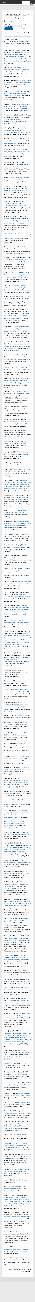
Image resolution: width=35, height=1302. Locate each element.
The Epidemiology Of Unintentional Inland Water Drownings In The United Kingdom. (16, 1003)
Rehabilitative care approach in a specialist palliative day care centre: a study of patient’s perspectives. (17, 329)
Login (4, 2)
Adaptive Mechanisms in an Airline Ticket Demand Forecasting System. (16, 884)
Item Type (14, 33)
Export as (7, 24)
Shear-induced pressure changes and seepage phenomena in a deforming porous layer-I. (17, 381)
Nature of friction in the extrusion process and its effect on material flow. (16, 759)
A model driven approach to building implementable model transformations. (17, 167)
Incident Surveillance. (10, 1065)
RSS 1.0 (24, 26)
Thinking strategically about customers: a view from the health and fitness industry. (16, 692)
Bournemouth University (4, 6)
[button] (8, 28)
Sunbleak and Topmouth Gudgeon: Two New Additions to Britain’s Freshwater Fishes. (17, 82)
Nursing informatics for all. (23, 1102)
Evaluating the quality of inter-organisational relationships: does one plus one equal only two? (17, 1016)
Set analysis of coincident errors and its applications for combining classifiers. (17, 1156)
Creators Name (22, 33)
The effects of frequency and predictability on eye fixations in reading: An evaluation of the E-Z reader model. (17, 346)
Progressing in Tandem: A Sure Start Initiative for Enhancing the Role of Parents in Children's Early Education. (17, 1126)
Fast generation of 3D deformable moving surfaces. (15, 746)
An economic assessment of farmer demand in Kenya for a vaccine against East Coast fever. (17, 1217)
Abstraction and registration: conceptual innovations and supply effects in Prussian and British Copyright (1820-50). (16, 782)
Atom (24, 24)
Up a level (8, 21)
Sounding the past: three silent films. (15, 793)
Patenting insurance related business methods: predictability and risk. (17, 769)
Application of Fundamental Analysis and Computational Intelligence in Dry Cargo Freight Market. (17, 903)
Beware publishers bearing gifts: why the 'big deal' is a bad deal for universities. (16, 921)
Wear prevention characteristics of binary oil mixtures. (15, 190)
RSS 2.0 (24, 28)
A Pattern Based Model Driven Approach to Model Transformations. (16, 119)
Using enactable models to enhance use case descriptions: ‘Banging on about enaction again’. (17, 394)
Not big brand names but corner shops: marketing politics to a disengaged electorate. (16, 802)
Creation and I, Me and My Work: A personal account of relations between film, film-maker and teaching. (17, 106)
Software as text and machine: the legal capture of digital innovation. (17, 1171)
